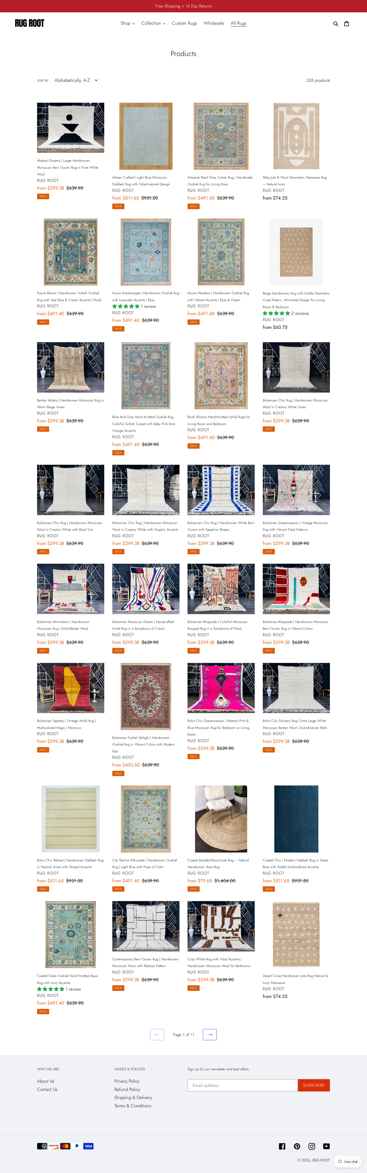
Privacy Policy (126, 1081)
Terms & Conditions (132, 1105)
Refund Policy (127, 1089)
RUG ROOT (321, 1160)
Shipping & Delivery (133, 1097)
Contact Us (47, 1089)
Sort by (42, 80)
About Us (45, 1081)
